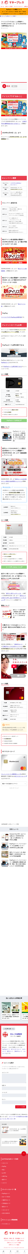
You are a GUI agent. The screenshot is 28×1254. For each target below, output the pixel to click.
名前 (4, 1085)
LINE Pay (4, 1176)
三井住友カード (6, 1203)
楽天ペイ (4, 1179)
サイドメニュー (17, 1252)
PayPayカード (5, 362)
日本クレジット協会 (14, 1244)
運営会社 (6, 1238)
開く (14, 86)
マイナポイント (6, 1223)
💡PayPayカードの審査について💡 (14, 11)
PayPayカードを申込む (13, 420)
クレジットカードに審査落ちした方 (11, 774)
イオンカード (5, 1210)
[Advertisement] (14, 65)
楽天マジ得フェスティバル (13, 593)
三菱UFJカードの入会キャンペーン (12, 646)
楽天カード (10, 1051)
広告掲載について (19, 1238)
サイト (4, 1099)
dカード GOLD (6, 1196)
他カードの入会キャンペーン (10, 783)
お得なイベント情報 (13, 824)
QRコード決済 (8, 6)
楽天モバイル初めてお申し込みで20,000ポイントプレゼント (13, 598)
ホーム (2, 6)
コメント (5, 1072)
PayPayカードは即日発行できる (13, 366)
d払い (3, 1169)
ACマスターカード (20, 776)
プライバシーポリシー (10, 1240)
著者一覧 (11, 1238)
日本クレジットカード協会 (14, 1242)
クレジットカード (18, 6)
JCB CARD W (6, 1213)
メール (4, 1092)
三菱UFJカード (18, 644)
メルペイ (4, 1183)
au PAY (4, 1173)
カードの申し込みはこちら (13, 567)
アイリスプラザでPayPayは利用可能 (11, 317)
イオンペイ (5, 1163)
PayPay (4, 1166)
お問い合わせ (20, 1240)
